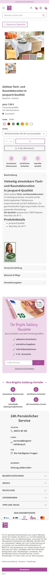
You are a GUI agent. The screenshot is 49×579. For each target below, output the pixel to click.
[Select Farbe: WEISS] (31, 124)
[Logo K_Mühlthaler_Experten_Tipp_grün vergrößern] (10, 252)
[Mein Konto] (31, 8)
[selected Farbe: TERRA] (22, 124)
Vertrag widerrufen (21, 467)
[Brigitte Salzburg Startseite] (9, 7)
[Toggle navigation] (3, 8)
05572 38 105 (20, 430)
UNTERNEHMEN (9, 497)
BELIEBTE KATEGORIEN (13, 476)
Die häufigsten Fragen (26, 453)
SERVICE (6, 483)
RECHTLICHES (8, 490)
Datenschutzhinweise (24, 368)
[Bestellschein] (40, 8)
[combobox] (24, 15)
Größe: (5, 129)
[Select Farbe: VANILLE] (27, 124)
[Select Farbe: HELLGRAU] (13, 124)
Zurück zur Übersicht (15, 24)
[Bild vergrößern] (39, 55)
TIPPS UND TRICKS (10, 505)
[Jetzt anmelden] (38, 362)
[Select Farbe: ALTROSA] (4, 124)
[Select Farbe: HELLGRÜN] (18, 124)
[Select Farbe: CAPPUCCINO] (9, 124)
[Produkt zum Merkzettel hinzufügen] (30, 141)
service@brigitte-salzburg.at (22, 442)
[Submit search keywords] (43, 15)
